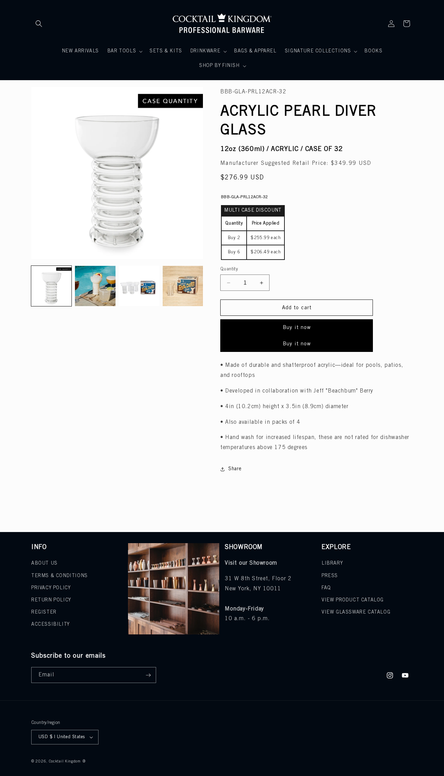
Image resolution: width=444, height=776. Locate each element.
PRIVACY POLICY (50, 588)
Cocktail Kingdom (65, 761)
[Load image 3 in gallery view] (139, 286)
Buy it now (297, 327)
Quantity (229, 269)
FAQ (326, 588)
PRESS (330, 576)
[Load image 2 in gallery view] (95, 286)
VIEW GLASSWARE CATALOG (356, 612)
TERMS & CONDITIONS (59, 576)
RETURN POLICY (51, 600)
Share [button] (235, 469)
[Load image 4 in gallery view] (183, 286)
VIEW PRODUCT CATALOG (353, 600)
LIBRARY (332, 563)
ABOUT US (44, 563)
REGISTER (44, 612)
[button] (38, 23)
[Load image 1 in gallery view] (51, 286)
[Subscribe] (148, 675)
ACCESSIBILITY (50, 624)
